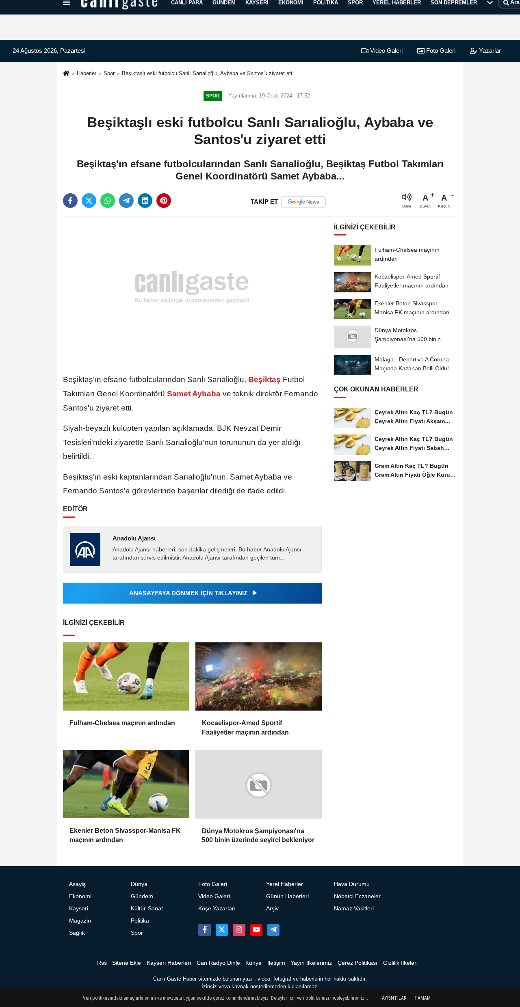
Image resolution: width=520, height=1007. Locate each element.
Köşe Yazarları (217, 908)
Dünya (139, 884)
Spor (109, 73)
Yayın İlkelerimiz (311, 963)
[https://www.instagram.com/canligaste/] (239, 930)
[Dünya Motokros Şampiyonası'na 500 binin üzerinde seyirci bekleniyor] (258, 784)
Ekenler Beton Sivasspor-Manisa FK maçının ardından (125, 835)
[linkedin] (145, 200)
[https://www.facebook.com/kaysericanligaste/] (204, 930)
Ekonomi (80, 896)
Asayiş (77, 884)
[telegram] (126, 200)
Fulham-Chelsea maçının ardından (122, 723)
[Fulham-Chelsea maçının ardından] (126, 676)
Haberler (86, 73)
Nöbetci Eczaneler (357, 896)
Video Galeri (385, 50)
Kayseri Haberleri (169, 963)
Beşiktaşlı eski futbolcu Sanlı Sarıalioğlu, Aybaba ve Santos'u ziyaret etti (208, 73)
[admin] (273, 930)
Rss (102, 963)
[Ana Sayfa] (66, 74)
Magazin (80, 921)
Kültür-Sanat (147, 908)
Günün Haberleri (287, 896)
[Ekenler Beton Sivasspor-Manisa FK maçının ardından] (126, 784)
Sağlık (77, 933)
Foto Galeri (440, 50)
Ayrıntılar (394, 998)
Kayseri (78, 908)
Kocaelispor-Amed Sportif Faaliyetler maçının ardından (245, 727)
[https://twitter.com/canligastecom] (222, 930)
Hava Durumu (352, 884)
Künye (253, 963)
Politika (140, 921)
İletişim (276, 963)
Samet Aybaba (194, 393)
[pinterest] (163, 200)
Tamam (422, 998)
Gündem (142, 896)
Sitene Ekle (126, 963)
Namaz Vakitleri (354, 908)
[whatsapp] (107, 200)
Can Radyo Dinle (218, 963)
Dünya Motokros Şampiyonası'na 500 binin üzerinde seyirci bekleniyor (258, 835)
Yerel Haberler (284, 884)
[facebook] (70, 200)
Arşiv (272, 908)
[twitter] (89, 200)
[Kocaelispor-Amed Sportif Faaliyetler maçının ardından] (258, 676)
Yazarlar (489, 50)
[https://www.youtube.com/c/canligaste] (256, 930)
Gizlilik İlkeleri (400, 963)
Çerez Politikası (357, 963)
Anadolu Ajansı (134, 538)
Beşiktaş (264, 379)
